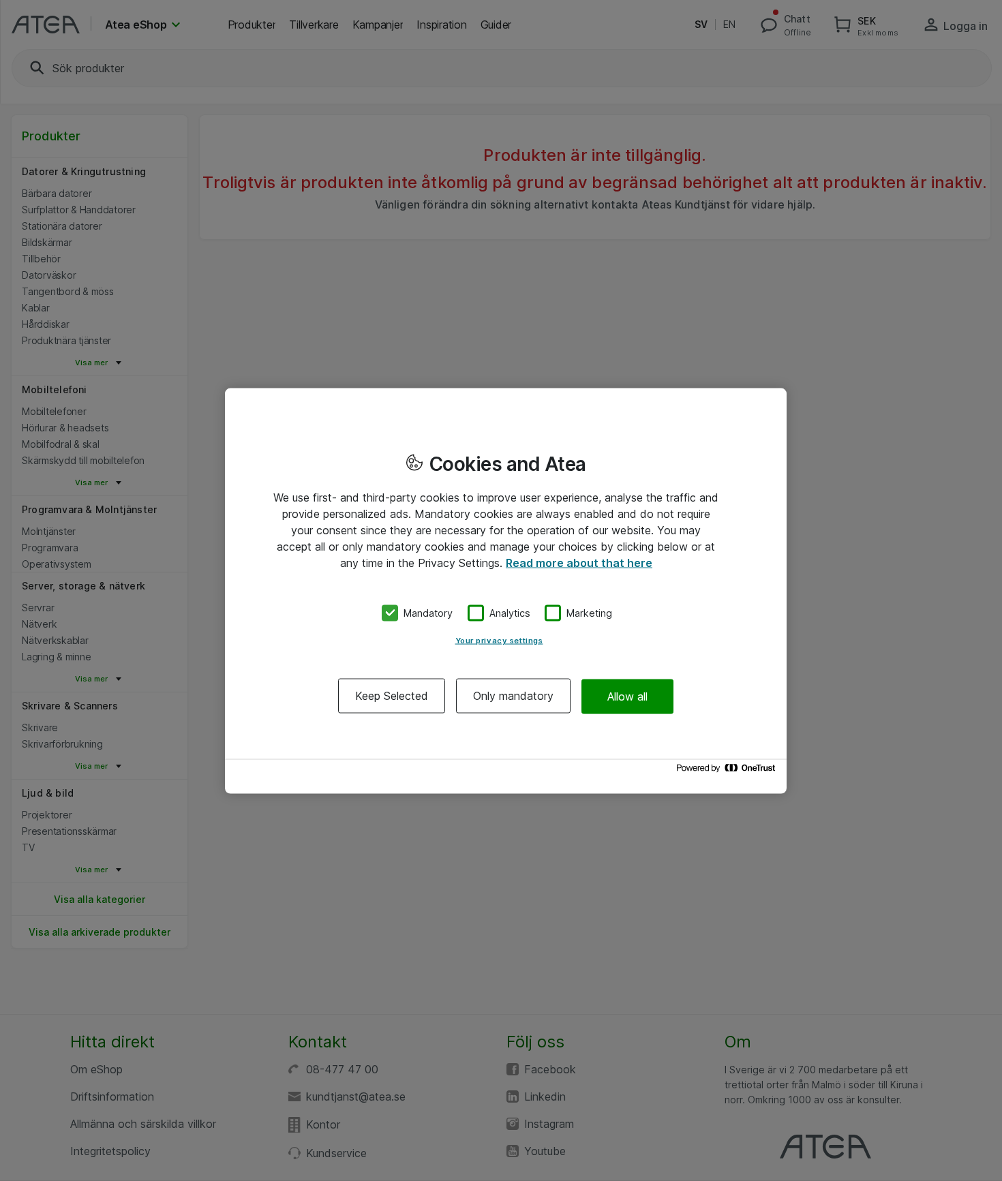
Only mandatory (513, 696)
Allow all (627, 696)
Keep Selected (391, 696)
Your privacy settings (499, 640)
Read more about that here (579, 562)
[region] (506, 590)
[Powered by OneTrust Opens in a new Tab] (728, 771)
